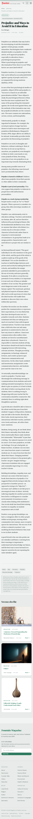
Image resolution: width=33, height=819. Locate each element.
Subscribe (5, 754)
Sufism (3, 795)
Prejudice (17, 572)
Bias (9, 569)
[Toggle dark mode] (27, 3)
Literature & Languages (24, 797)
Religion (3, 792)
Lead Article (4, 789)
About (3, 770)
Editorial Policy (14, 813)
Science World (22, 773)
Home (3, 8)
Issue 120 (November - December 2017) (12, 18)
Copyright (27, 813)
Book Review (21, 800)
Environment (21, 779)
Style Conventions (16, 816)
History (20, 795)
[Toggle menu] (30, 3)
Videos (3, 779)
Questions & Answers (7, 797)
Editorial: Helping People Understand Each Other (13, 704)
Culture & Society (23, 789)
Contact (21, 813)
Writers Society (5, 816)
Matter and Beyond (23, 776)
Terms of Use (4, 813)
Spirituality (4, 800)
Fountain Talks (5, 776)
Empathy (22, 569)
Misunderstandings (7, 572)
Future (6, 668)
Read (26, 638)
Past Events (4, 773)
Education (15, 569)
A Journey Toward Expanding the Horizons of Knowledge (15, 633)
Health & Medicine (23, 782)
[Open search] (23, 3)
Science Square (22, 770)
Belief (3, 569)
